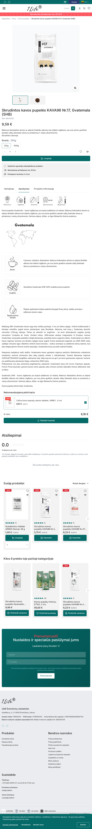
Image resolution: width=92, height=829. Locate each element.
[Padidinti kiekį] (15, 151)
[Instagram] (9, 2)
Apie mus (51, 748)
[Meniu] (4, 8)
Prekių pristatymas (55, 739)
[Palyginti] (87, 151)
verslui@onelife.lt (8, 798)
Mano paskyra (53, 761)
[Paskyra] (79, 8)
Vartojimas (9, 189)
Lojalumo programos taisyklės (59, 754)
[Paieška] (73, 8)
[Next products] (88, 519)
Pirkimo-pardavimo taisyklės (58, 745)
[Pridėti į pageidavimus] (80, 151)
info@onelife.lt (7, 790)
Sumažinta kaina (8, 739)
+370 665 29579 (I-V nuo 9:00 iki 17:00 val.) (18, 783)
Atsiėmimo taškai (54, 764)
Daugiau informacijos (10, 825)
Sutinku (83, 825)
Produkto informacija (44, 189)
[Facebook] (5, 2)
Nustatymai (26, 825)
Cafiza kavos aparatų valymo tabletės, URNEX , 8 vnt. (39, 400)
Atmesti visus (38, 825)
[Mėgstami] (89, 8)
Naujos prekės (7, 742)
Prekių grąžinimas (54, 742)
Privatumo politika (54, 751)
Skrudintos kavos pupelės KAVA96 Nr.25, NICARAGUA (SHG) (45, 529)
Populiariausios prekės (10, 745)
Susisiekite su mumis (55, 758)
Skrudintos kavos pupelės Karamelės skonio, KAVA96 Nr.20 (15, 604)
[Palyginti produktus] (65, 2)
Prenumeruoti (46, 676)
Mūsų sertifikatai (54, 767)
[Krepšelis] (84, 8)
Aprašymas (24, 189)
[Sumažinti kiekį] (4, 151)
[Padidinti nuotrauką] (75, 88)
